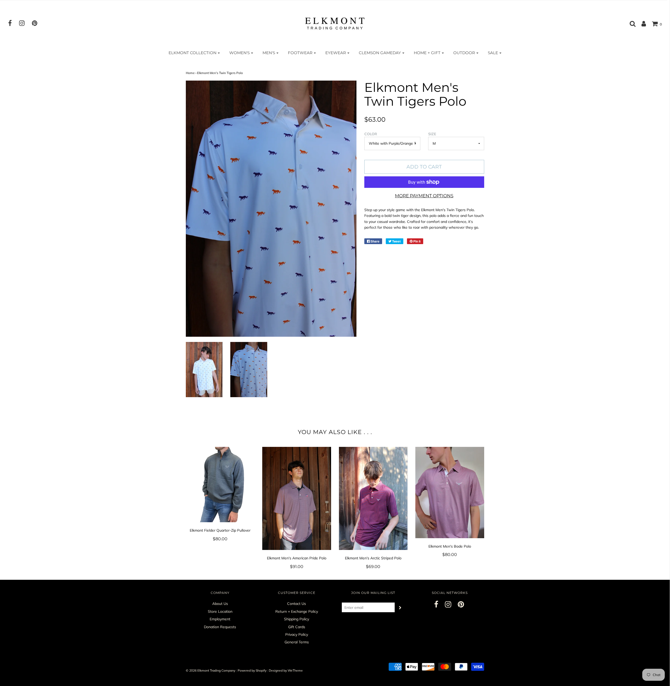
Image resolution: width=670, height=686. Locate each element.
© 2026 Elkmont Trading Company (210, 670)
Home (190, 73)
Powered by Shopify (252, 670)
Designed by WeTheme (286, 670)
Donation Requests (220, 627)
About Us (220, 603)
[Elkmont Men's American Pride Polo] (296, 498)
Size (432, 134)
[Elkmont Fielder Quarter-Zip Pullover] (220, 484)
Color (370, 134)
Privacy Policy (296, 634)
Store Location (220, 611)
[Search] (629, 23)
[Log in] (641, 23)
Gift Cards (296, 627)
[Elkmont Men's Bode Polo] (449, 492)
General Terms (296, 642)
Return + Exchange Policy (296, 611)
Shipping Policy (296, 619)
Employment (220, 619)
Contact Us (296, 603)
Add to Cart (424, 167)
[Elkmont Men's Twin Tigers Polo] (204, 369)
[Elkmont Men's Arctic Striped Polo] (373, 498)
